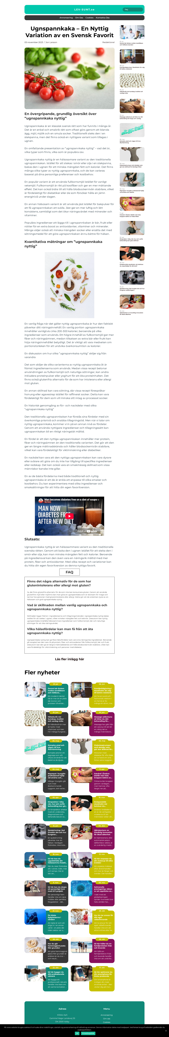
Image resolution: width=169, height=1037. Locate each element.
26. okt (102, 939)
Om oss (79, 17)
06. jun (102, 684)
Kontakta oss (102, 17)
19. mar (102, 797)
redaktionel (108, 42)
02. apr (56, 797)
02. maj (55, 769)
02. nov (102, 882)
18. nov (56, 854)
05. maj (55, 741)
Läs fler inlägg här (69, 659)
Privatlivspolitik (88, 1033)
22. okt (56, 967)
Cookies (89, 17)
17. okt (102, 967)
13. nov (102, 854)
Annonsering (66, 17)
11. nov (55, 882)
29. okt (102, 911)
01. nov (56, 911)
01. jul (55, 684)
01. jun (55, 712)
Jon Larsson (51, 42)
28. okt (56, 939)
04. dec (102, 826)
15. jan (55, 826)
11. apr (102, 769)
